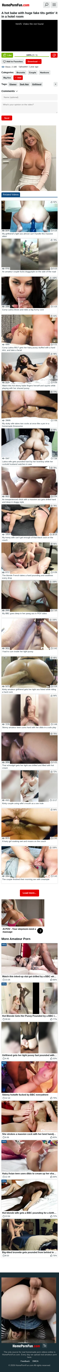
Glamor (12, 84)
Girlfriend (36, 84)
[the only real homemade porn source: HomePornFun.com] (26, 1346)
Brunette (21, 72)
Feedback (25, 1361)
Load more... (29, 893)
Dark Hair (24, 84)
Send (6, 118)
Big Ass (7, 78)
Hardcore (44, 72)
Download (32, 61)
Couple (32, 72)
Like (9, 55)
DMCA (35, 1361)
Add (19, 78)
